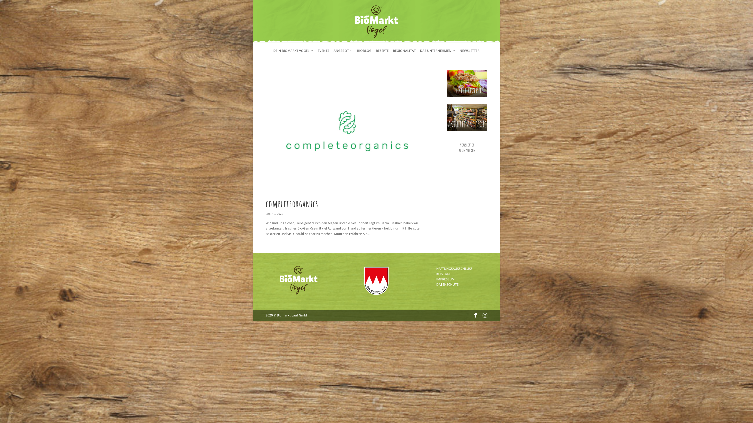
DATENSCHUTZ (447, 284)
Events (323, 51)
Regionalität (404, 51)
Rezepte (382, 51)
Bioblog (364, 51)
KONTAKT (443, 274)
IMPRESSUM (445, 279)
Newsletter (469, 51)
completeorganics (292, 203)
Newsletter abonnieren (467, 147)
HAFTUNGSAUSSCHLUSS (454, 269)
